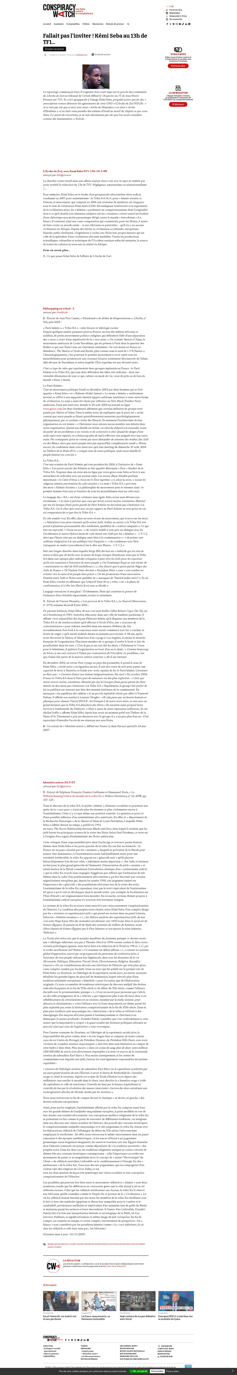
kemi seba (118, 1244)
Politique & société (52, 1349)
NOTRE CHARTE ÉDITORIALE (132, 1351)
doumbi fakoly (101, 1244)
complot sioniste (76, 1244)
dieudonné (89, 1244)
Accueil (47, 24)
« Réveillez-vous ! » (89, 1354)
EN (172, 6)
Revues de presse (115, 24)
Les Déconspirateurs (90, 1356)
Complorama (87, 1351)
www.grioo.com (52, 409)
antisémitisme (61, 1244)
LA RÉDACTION (71, 1260)
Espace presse (164, 1351)
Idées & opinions (51, 1354)
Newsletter (164, 1354)
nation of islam (54, 1247)
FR (167, 6)
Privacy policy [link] (172, 1371)
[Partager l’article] (45, 55)
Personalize (157, 1371)
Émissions (97, 24)
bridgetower (64, 175)
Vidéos (86, 24)
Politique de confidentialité (134, 1359)
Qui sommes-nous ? (129, 1346)
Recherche (166, 1346)
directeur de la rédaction (114, 1266)
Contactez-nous (166, 1349)
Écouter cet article (54, 49)
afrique (51, 1244)
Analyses (59, 24)
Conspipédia (73, 24)
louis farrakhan (138, 1244)
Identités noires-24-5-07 (59, 782)
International (50, 1351)
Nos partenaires (128, 1354)
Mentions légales (129, 1356)
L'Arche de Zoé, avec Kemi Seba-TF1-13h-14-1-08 (75, 171)
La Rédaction (81, 55)
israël (110, 1244)
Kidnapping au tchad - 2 (58, 308)
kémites (127, 1244)
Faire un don (166, 1356)
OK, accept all (139, 1371)
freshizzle (62, 312)
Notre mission (127, 1349)
